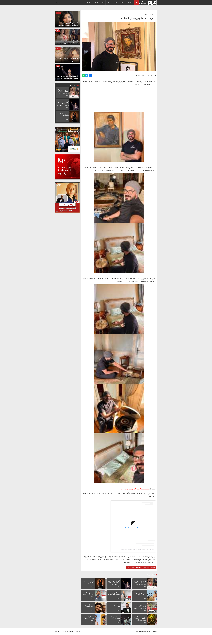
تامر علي (152, 75)
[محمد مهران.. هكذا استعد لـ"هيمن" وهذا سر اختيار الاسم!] (100, 595)
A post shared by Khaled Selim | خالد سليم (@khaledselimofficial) (137, 549)
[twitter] (86, 75)
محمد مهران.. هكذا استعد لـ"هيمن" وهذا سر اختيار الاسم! (88, 594)
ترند (103, 2)
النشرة (122, 2)
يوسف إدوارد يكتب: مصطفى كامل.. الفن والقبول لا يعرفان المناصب (139, 606)
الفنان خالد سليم (130, 567)
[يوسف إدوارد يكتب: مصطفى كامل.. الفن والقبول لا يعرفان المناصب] (152, 607)
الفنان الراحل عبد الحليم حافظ (142, 567)
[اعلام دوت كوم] (152, 2)
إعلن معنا (57, 631)
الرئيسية (130, 2)
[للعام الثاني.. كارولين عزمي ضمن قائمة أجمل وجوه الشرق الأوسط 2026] (67, 19)
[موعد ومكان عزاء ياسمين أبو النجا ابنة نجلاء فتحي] (67, 55)
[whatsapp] (83, 75)
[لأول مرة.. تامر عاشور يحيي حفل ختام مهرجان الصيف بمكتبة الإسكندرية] (126, 583)
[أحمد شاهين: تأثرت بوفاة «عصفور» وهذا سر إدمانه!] (126, 595)
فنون (108, 2)
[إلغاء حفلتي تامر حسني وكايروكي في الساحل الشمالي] (100, 619)
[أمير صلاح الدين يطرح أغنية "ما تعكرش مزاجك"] (152, 595)
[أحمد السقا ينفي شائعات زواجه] (126, 607)
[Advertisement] (119, 98)
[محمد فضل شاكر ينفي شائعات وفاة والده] (100, 607)
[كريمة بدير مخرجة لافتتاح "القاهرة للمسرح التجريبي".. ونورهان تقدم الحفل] (152, 619)
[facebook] (90, 75)
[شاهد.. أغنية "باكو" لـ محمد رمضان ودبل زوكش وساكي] (126, 619)
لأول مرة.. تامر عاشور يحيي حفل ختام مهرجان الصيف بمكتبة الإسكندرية (113, 582)
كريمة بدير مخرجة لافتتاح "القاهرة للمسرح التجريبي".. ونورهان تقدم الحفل (139, 618)
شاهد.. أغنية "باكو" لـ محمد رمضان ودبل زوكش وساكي (114, 618)
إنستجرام (153, 567)
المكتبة (88, 2)
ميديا (115, 2)
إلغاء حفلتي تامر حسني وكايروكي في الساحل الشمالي (89, 618)
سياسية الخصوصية (68, 631)
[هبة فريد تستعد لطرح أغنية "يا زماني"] (100, 583)
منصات (96, 2)
